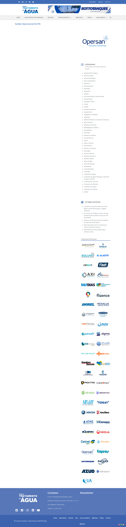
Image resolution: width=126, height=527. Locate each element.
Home (18, 17)
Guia (76, 518)
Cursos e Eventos (64, 17)
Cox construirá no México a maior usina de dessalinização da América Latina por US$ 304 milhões (96, 215)
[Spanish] (123, 524)
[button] (48, 9)
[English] (119, 524)
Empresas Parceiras (89, 239)
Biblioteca (79, 17)
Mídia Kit (82, 524)
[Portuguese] (121, 524)
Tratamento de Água (21, 521)
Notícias (50, 17)
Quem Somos (92, 2)
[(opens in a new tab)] (79, 9)
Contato (107, 2)
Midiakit (100, 2)
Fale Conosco (100, 17)
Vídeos (89, 17)
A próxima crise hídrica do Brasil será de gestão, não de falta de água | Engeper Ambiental (95, 209)
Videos (102, 518)
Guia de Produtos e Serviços (34, 17)
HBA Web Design (42, 521)
